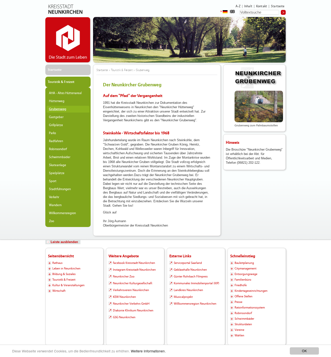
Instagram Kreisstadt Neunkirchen (134, 269)
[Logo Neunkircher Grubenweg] (259, 77)
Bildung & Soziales (64, 274)
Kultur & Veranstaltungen (68, 285)
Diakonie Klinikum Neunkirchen (133, 310)
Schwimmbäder (59, 157)
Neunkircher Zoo (123, 276)
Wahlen (239, 335)
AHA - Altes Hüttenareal (65, 93)
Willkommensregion (62, 213)
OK (304, 350)
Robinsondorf (58, 149)
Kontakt (261, 6)
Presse (238, 302)
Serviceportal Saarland (188, 263)
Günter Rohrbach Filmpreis (191, 276)
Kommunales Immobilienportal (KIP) (196, 283)
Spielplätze (56, 173)
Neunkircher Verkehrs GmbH (131, 303)
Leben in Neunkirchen (66, 268)
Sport (52, 181)
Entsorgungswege (246, 274)
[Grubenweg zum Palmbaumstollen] (259, 106)
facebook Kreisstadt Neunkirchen (134, 263)
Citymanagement (245, 268)
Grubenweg (57, 109)
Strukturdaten (243, 324)
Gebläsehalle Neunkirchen (190, 269)
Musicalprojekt (183, 297)
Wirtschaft (58, 290)
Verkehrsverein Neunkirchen (131, 290)
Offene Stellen (243, 296)
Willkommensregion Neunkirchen (195, 303)
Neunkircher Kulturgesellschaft (132, 283)
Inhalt (248, 6)
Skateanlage (57, 165)
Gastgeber (56, 117)
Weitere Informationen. (148, 351)
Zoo (51, 221)
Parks (52, 133)
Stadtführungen (60, 189)
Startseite (278, 6)
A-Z (238, 6)
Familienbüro (243, 279)
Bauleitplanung (244, 263)
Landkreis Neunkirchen (188, 290)
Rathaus (57, 263)
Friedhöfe (241, 285)
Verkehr (54, 197)
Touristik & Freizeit (61, 82)
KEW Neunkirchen (124, 297)
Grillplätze (56, 125)
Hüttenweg (56, 101)
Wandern (55, 205)
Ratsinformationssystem (250, 307)
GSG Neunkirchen (124, 317)
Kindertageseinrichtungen (251, 290)
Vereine (239, 330)
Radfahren (56, 141)
